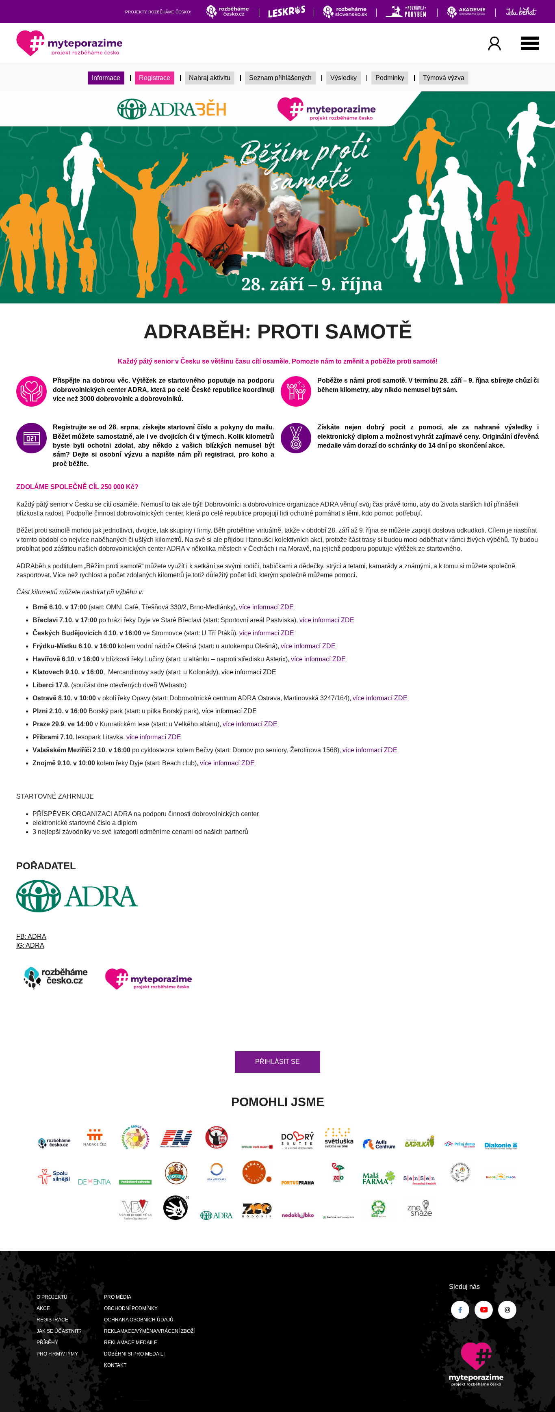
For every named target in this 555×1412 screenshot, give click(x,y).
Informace (106, 77)
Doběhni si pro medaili (134, 1354)
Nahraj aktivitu (209, 77)
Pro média (117, 1297)
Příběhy (47, 1342)
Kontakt (115, 1365)
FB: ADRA (31, 936)
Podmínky (389, 77)
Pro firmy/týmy (57, 1354)
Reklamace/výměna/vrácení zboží (149, 1331)
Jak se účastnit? (59, 1331)
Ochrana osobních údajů (138, 1320)
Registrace (154, 77)
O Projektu (52, 1297)
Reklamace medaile (130, 1342)
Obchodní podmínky (131, 1308)
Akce (43, 1308)
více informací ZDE (248, 672)
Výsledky (343, 77)
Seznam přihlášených (280, 77)
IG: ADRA (30, 945)
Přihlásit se (277, 1061)
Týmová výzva (443, 77)
